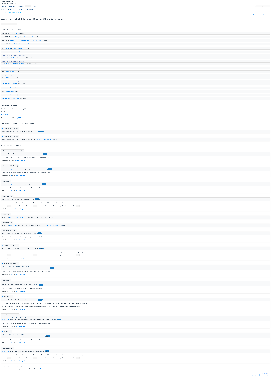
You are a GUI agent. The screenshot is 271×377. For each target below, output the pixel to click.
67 (11, 342)
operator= (24, 40)
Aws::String (8, 48)
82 (11, 258)
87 (11, 361)
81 (11, 209)
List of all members (266, 14)
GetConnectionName (18, 48)
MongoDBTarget (17, 12)
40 (11, 175)
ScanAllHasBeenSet (11, 91)
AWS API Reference (6, 115)
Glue (6, 12)
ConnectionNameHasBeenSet (13, 51)
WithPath (15, 83)
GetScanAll (9, 88)
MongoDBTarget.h (11, 24)
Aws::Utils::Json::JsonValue (17, 44)
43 (11, 274)
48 (11, 326)
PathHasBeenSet (10, 71)
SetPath (8, 77)
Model (10, 12)
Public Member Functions (257, 14)
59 (11, 190)
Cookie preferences (265, 375)
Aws (2, 12)
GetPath (15, 68)
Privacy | (251, 375)
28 (10, 118)
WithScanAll (16, 98)
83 (11, 309)
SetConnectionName (11, 57)
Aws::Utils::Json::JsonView (28, 37)
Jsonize (28, 44)
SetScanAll (8, 95)
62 (11, 291)
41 (11, 160)
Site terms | (257, 375)
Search (259, 6)
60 (11, 240)
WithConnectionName (18, 63)
